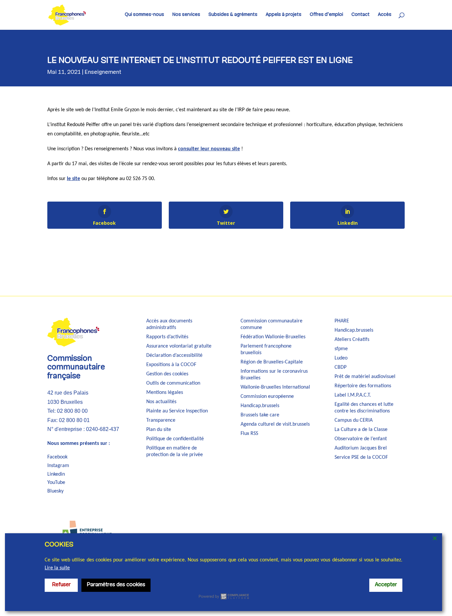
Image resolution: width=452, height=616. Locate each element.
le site (73, 178)
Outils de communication (173, 383)
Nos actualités (161, 401)
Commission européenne (267, 396)
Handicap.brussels (260, 405)
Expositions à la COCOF (171, 364)
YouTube (56, 482)
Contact (360, 15)
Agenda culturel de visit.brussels (275, 424)
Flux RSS (249, 433)
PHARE (342, 321)
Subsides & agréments (232, 15)
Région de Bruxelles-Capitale (272, 362)
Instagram (58, 465)
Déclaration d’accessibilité (174, 355)
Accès (384, 15)
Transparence (160, 420)
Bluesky (55, 491)
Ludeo (341, 358)
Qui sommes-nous (144, 15)
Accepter (386, 585)
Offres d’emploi (326, 15)
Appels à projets (283, 15)
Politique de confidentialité (175, 439)
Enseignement (103, 72)
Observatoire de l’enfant (361, 439)
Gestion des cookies (167, 374)
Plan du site (158, 429)
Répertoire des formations (363, 386)
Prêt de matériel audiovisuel (365, 376)
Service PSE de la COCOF (361, 457)
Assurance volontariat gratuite (178, 346)
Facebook (57, 457)
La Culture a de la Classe (361, 429)
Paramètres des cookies (116, 585)
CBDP (340, 367)
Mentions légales (164, 392)
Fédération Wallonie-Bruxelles (273, 337)
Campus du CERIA (354, 420)
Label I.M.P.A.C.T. (353, 395)
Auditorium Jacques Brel (361, 448)
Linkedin (56, 474)
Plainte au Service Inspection (177, 411)
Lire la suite (57, 568)
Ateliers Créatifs (352, 339)
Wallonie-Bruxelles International (275, 387)
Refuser (61, 585)
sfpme (341, 349)
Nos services (186, 15)
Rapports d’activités (167, 337)
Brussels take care (260, 415)
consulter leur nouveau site (209, 149)
